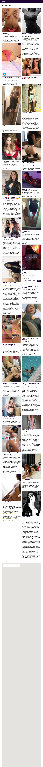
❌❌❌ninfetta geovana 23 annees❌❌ (30, 78)
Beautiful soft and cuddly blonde (29, 271)
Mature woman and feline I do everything (30, 383)
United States (8, 3)
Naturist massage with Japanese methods (9, 344)
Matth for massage (27, 429)
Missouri (14, 3)
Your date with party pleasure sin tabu (30, 339)
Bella (4, 125)
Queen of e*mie (7, 501)
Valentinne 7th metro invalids (11, 161)
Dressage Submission (28, 112)
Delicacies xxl (26, 231)
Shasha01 (5, 33)
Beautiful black (26, 189)
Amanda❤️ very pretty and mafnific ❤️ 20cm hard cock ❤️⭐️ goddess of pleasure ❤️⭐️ (11, 197)
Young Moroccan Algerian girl (11, 77)
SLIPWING (4, 1)
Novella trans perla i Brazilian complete (30, 287)
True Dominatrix (26, 516)
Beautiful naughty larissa (10, 383)
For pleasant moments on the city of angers (11, 453)
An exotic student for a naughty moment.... (31, 34)
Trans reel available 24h (9, 416)
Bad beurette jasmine (28, 162)
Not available (26, 479)
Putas (3, 3)
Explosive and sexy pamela (10, 237)
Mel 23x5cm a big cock (9, 282)
